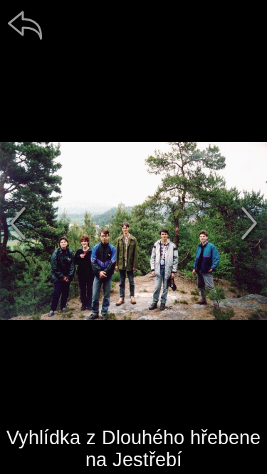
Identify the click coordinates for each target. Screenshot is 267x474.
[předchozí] (17, 223)
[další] (249, 223)
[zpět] (25, 25)
